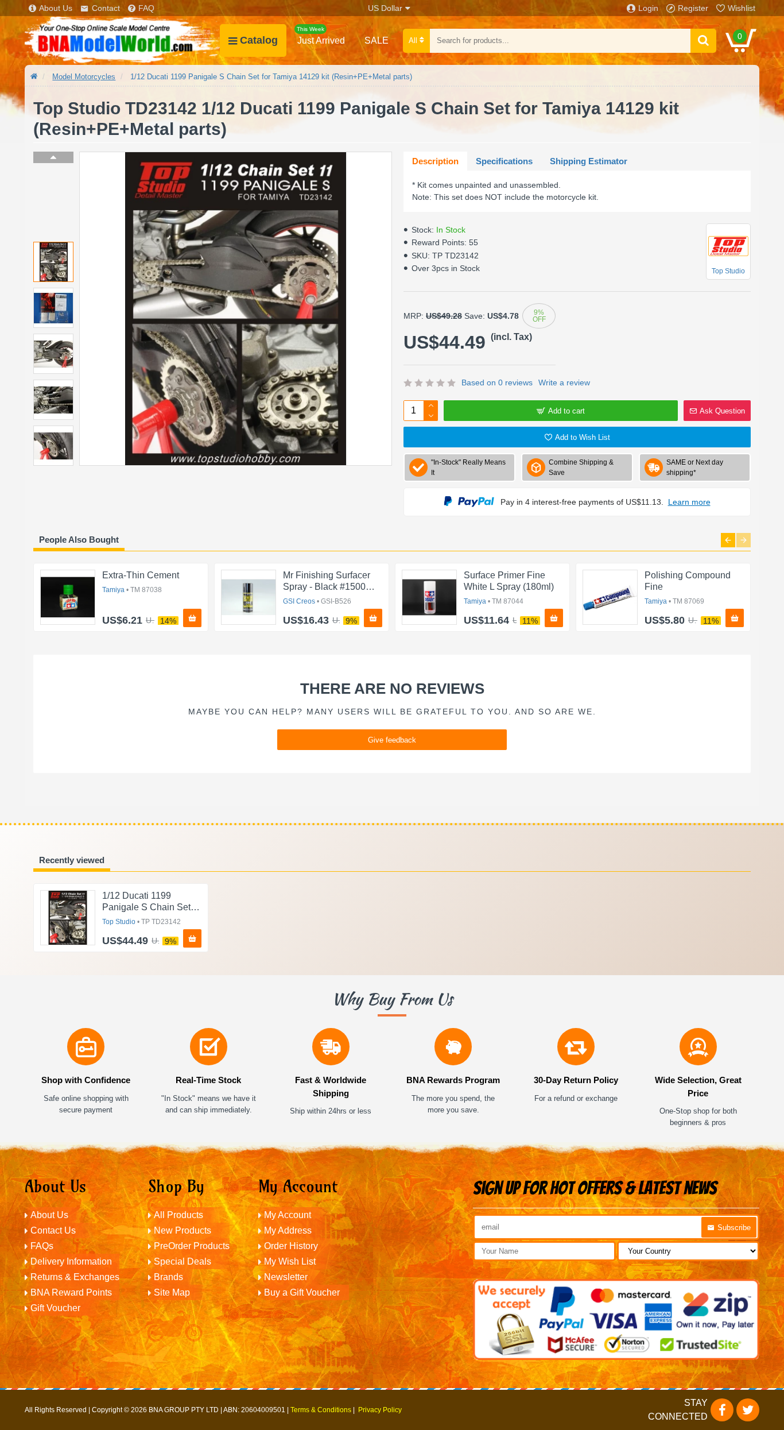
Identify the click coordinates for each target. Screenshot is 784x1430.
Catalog (259, 40)
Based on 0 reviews (497, 382)
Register (693, 8)
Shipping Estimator (588, 161)
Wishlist (741, 8)
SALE (376, 40)
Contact (106, 8)
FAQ (146, 8)
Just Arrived (321, 35)
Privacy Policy (380, 1410)
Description (435, 161)
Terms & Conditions (320, 1410)
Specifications (504, 161)
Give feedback (392, 740)
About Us (55, 8)
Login (648, 8)
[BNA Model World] (122, 40)
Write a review (564, 382)
